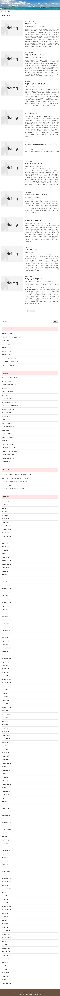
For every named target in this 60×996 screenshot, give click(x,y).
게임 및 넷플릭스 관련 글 (29, 6)
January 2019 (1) (6, 675)
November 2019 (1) (6, 658)
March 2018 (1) (5, 700)
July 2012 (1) (5, 857)
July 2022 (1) (5, 606)
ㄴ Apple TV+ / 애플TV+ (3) (8, 447)
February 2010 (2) (6, 927)
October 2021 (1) (6, 616)
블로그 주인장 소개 (28, 3)
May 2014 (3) (5, 805)
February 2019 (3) (6, 672)
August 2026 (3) (5, 501)
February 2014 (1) (6, 812)
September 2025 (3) (6, 536)
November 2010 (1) (6, 909)
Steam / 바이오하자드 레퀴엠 (9, 358)
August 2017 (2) (5, 717)
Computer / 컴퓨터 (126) (8, 381)
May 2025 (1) (5, 550)
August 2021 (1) (5, 623)
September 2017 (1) (6, 714)
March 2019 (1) (5, 669)
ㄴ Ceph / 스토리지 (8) (7, 391)
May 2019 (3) (5, 665)
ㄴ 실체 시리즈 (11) (6, 433)
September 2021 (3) (6, 620)
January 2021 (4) (6, 630)
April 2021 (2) (5, 627)
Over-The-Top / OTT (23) (8, 444)
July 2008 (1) (5, 962)
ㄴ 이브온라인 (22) (6, 423)
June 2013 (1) (5, 836)
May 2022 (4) (5, 609)
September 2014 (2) (6, 794)
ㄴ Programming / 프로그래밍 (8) (10, 405)
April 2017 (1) (5, 728)
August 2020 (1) (5, 641)
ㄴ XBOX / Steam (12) (7, 419)
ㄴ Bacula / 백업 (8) (6, 388)
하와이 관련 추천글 (53, 3)
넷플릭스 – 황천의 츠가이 (8, 333)
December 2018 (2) (6, 679)
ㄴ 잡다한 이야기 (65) (7, 437)
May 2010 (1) (5, 923)
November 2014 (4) (6, 787)
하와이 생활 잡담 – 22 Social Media (10, 344)
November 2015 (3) (6, 766)
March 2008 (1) (5, 972)
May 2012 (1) (5, 864)
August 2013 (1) (5, 833)
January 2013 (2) (6, 850)
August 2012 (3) (5, 854)
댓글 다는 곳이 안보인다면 (41, 3)
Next (31, 311)
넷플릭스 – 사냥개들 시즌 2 (8, 365)
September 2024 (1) (6, 567)
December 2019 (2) (6, 655)
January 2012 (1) (6, 875)
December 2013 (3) (6, 819)
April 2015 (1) (5, 780)
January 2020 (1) (6, 651)
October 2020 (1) (6, 637)
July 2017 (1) (5, 721)
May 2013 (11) (5, 840)
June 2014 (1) (5, 801)
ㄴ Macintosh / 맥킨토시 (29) (9, 402)
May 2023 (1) (5, 595)
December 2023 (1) (6, 588)
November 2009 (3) (6, 937)
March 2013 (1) (5, 847)
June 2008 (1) (5, 965)
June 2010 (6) (5, 920)
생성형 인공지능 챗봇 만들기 (17, 488)
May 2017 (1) (5, 724)
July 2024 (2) (5, 571)
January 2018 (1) (6, 703)
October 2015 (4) (6, 770)
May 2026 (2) (5, 511)
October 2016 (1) (6, 742)
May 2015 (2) (5, 777)
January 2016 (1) (6, 759)
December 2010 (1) (6, 906)
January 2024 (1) (6, 585)
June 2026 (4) (5, 508)
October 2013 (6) (6, 826)
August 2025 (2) (5, 539)
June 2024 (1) (5, 574)
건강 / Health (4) (6, 461)
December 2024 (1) (6, 560)
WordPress (25, 994)
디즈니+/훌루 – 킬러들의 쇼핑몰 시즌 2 (11, 337)
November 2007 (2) (6, 979)
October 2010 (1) (6, 913)
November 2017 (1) (6, 707)
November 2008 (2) (6, 948)
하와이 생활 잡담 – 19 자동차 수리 (18, 481)
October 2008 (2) (6, 951)
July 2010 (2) (5, 916)
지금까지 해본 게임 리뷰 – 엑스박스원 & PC (20, 474)
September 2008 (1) (6, 955)
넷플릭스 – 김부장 (6, 351)
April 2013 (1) (5, 843)
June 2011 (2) (5, 895)
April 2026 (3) (5, 515)
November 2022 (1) (6, 602)
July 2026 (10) (5, 504)
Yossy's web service (37, 994)
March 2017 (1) (5, 731)
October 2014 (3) (6, 791)
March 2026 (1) (5, 518)
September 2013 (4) (6, 829)
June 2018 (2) (5, 689)
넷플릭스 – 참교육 (6, 347)
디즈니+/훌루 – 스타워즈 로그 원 (10, 361)
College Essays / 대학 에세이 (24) (10, 377)
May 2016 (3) (5, 749)
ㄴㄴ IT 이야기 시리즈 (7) (8, 426)
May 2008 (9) (5, 969)
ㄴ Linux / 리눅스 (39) (7, 398)
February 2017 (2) (6, 735)
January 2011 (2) (6, 902)
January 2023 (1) (6, 599)
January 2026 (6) (6, 525)
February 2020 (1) (6, 648)
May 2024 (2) (5, 578)
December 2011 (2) (6, 878)
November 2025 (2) (6, 532)
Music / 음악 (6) (5, 440)
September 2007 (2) (6, 983)
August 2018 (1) (5, 686)
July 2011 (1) (5, 892)
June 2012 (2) (5, 861)
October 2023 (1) (6, 592)
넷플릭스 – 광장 (6, 354)
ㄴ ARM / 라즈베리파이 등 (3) (9, 384)
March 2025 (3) (5, 553)
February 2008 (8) (6, 976)
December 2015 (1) (6, 763)
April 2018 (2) (5, 696)
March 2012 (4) (5, 868)
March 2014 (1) (5, 808)
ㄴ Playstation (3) (6, 416)
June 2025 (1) (5, 546)
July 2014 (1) (5, 798)
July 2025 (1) (5, 543)
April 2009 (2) (5, 944)
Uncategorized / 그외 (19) (8, 458)
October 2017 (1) (6, 710)
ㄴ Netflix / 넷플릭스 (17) (8, 454)
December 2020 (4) (6, 634)
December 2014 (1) (6, 784)
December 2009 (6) (6, 934)
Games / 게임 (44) (6, 412)
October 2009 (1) (6, 941)
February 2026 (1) (6, 522)
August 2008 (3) (5, 958)
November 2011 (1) (6, 882)
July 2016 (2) (5, 745)
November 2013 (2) (6, 822)
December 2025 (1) (6, 529)
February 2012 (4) (6, 871)
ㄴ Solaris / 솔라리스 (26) (8, 409)
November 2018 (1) (6, 682)
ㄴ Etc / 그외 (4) (6, 395)
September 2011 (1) (6, 888)
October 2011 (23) (6, 885)
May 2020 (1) (5, 644)
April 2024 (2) (5, 581)
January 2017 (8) (6, 738)
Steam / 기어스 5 (6, 340)
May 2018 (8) (5, 693)
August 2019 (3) (5, 662)
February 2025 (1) (6, 557)
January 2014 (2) (6, 815)
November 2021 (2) (6, 613)
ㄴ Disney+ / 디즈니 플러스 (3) (9, 451)
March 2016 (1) (5, 752)
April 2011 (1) (5, 899)
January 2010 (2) (6, 930)
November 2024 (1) (6, 564)
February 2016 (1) (6, 756)
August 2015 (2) (5, 773)
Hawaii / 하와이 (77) (6, 430)
